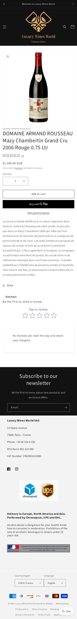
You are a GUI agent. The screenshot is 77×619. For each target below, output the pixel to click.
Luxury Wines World (24, 603)
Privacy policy (21, 609)
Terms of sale (44, 614)
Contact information (25, 614)
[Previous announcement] (4, 4)
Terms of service (39, 609)
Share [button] (10, 285)
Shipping (18, 168)
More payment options (39, 212)
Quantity (7, 173)
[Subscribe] (66, 407)
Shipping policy (57, 609)
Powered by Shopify (43, 603)
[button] (4, 27)
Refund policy (62, 603)
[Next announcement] (73, 4)
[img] (11, 156)
